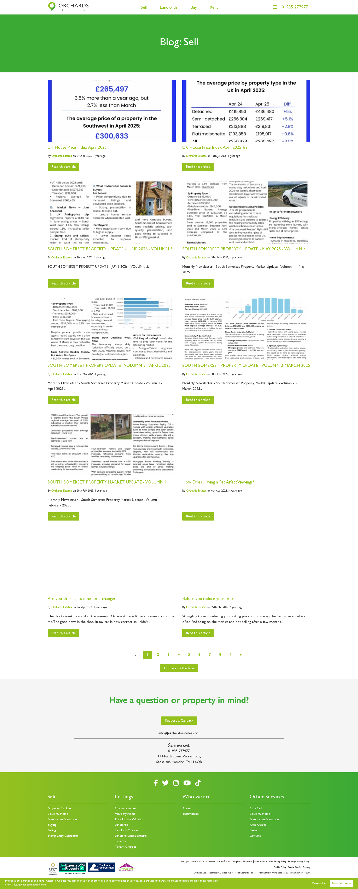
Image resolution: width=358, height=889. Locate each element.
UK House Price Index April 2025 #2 (215, 148)
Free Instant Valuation (62, 819)
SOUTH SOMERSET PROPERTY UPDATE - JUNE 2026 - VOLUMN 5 (110, 249)
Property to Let (125, 808)
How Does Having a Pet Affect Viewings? (218, 483)
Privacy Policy (260, 862)
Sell (144, 8)
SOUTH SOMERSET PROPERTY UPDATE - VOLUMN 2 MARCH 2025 (246, 366)
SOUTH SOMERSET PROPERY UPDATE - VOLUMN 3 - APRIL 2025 (109, 366)
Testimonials (190, 814)
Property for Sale (59, 808)
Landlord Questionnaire (131, 836)
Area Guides (258, 825)
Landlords (168, 8)
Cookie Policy (280, 867)
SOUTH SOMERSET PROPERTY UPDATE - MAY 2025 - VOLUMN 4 (244, 249)
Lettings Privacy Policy (298, 862)
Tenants (120, 841)
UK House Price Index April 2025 (77, 148)
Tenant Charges (125, 847)
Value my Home (58, 814)
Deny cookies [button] (319, 883)
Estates (61, 156)
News (253, 830)
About (186, 808)
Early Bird (256, 808)
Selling (52, 830)
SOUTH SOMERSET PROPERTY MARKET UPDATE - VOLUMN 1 (107, 483)
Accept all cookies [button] (341, 883)
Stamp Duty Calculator (63, 836)
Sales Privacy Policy (277, 862)
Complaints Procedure (242, 862)
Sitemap (306, 867)
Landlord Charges (126, 830)
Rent (214, 8)
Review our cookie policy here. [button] (30, 885)
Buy (193, 8)
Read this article (63, 167)
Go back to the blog (179, 669)
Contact (255, 836)
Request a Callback (179, 721)
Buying (52, 825)
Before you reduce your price (208, 599)
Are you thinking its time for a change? (81, 599)
